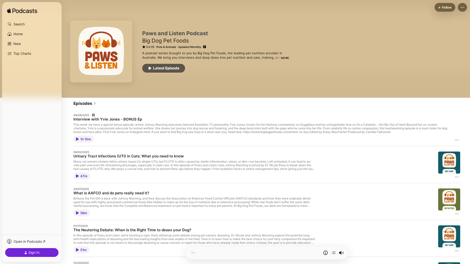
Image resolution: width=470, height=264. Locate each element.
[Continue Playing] (334, 252)
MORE (285, 58)
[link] (84, 103)
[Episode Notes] (326, 252)
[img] (22, 11)
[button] (31, 24)
